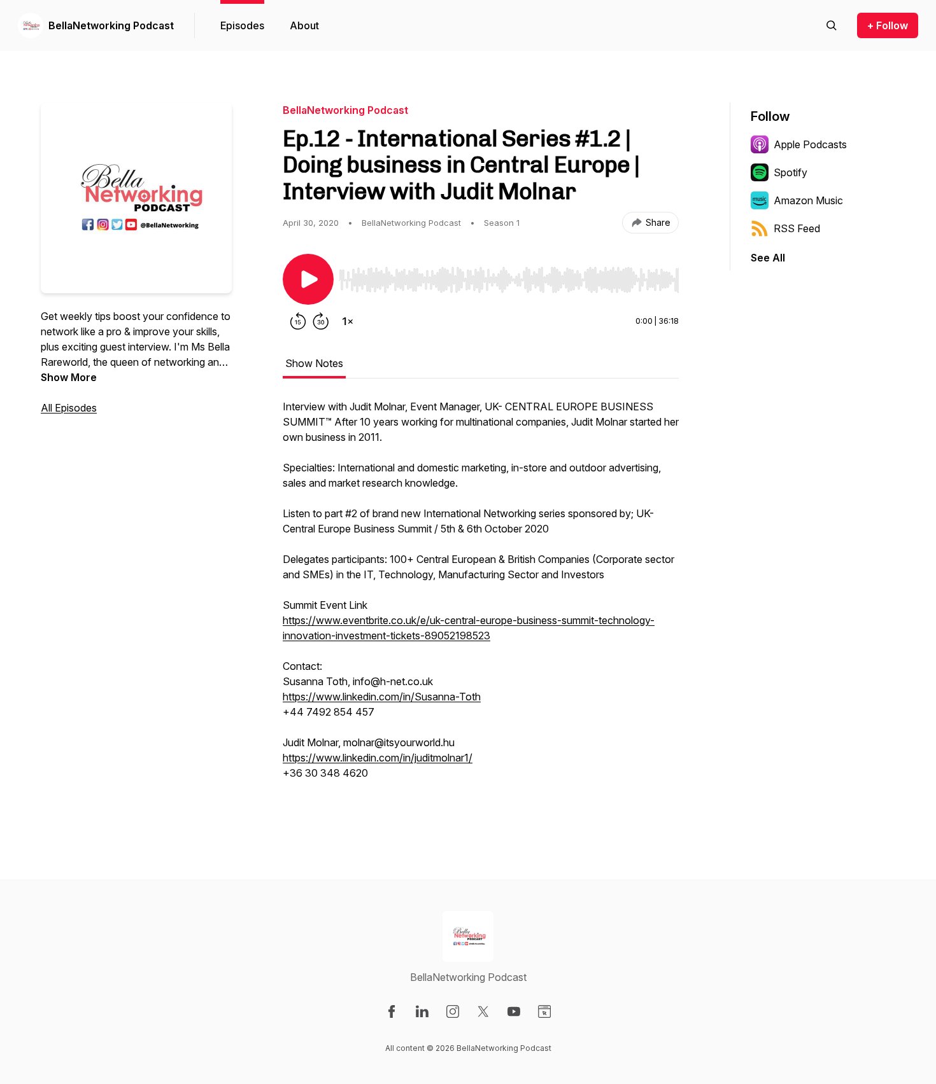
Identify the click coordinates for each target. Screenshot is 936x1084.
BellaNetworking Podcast (111, 25)
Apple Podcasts (810, 144)
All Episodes (69, 407)
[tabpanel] (481, 604)
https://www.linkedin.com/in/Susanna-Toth (382, 696)
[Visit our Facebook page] (391, 1011)
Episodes (242, 25)
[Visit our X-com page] (483, 1011)
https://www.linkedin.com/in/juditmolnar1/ (377, 757)
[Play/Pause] (308, 279)
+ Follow (887, 25)
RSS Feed (797, 228)
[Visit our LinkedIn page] (422, 1011)
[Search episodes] (831, 25)
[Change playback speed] (347, 321)
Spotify (790, 172)
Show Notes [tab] (314, 363)
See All (768, 257)
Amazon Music (808, 200)
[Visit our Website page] (544, 1011)
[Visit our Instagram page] (452, 1011)
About (304, 25)
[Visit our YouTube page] (513, 1011)
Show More (69, 377)
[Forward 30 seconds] (321, 321)
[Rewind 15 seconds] (298, 321)
